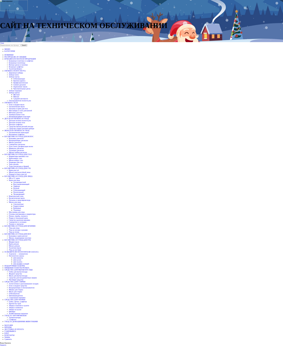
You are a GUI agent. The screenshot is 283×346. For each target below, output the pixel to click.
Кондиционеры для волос (18, 140)
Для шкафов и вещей (21, 264)
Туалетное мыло (15, 248)
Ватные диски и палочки (18, 65)
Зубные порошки (15, 91)
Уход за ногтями (15, 250)
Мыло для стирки (15, 292)
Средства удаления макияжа (19, 220)
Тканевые (17, 210)
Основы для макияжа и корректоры (22, 214)
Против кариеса (19, 81)
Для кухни (17, 260)
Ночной (16, 188)
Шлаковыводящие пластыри (19, 117)
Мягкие (16, 97)
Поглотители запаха (16, 256)
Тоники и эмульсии (16, 224)
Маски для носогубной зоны (19, 172)
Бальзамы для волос (16, 138)
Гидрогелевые (18, 206)
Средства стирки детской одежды (21, 128)
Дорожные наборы (16, 73)
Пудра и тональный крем (18, 218)
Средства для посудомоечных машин (23, 278)
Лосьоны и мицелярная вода (19, 200)
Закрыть (3, 345)
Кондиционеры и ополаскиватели (21, 288)
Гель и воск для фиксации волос (21, 146)
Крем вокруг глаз (15, 158)
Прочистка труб (15, 304)
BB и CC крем (14, 178)
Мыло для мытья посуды (18, 276)
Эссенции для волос (16, 150)
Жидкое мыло (14, 242)
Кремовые (17, 208)
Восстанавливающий (21, 184)
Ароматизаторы (15, 317)
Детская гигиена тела (17, 122)
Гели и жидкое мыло (16, 105)
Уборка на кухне (15, 310)
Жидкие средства (15, 274)
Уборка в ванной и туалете (19, 306)
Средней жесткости (20, 99)
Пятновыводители (16, 296)
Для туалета (17, 262)
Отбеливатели (14, 294)
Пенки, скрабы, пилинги (18, 216)
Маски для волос (15, 142)
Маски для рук (14, 246)
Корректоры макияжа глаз (18, 156)
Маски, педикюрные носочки (20, 238)
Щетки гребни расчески (18, 152)
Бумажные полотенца (17, 63)
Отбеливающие (19, 79)
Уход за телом (14, 232)
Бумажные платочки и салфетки (21, 61)
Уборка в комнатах (16, 308)
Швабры (12, 312)
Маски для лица (15, 202)
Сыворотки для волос (17, 144)
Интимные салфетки (16, 134)
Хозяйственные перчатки (18, 313)
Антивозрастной (19, 182)
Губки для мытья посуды (18, 272)
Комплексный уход (16, 196)
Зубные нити (14, 75)
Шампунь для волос (16, 148)
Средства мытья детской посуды (21, 126)
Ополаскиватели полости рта (20, 101)
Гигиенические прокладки (19, 132)
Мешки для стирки (16, 290)
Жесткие (16, 95)
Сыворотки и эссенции (17, 222)
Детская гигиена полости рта (20, 120)
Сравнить (8, 339)
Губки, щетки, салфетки (18, 302)
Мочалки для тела (15, 113)
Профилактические (20, 83)
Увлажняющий (18, 194)
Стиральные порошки (17, 298)
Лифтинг (16, 186)
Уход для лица (14, 228)
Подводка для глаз (16, 162)
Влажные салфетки (16, 67)
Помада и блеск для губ (18, 174)
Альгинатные (18, 204)
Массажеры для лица (17, 212)
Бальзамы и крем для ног (18, 236)
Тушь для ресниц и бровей (19, 166)
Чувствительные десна (21, 89)
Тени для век (14, 164)
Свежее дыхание (19, 85)
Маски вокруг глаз (16, 160)
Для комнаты (18, 258)
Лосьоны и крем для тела (18, 109)
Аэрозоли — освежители (18, 254)
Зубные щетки (14, 93)
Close (2, 43)
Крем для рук (14, 244)
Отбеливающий (19, 190)
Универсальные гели (17, 115)
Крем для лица (14, 180)
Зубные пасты (14, 77)
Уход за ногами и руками (18, 230)
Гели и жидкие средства (18, 286)
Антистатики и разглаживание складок (23, 284)
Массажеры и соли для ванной (20, 111)
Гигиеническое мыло (17, 107)
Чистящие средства (16, 280)
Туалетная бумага (15, 69)
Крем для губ (14, 170)
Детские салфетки (15, 124)
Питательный (18, 192)
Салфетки (12, 319)
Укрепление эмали (20, 87)
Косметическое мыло (17, 198)
